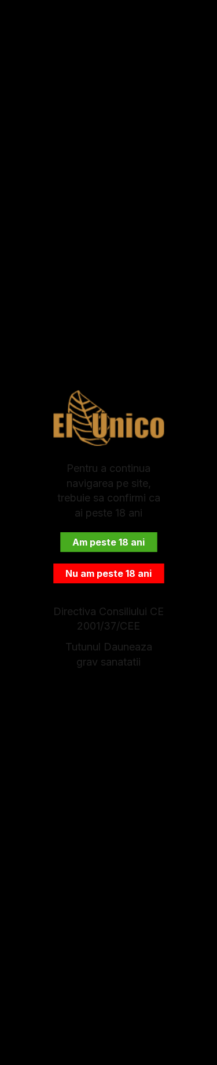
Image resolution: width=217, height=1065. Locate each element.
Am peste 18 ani (108, 542)
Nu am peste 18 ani (108, 573)
